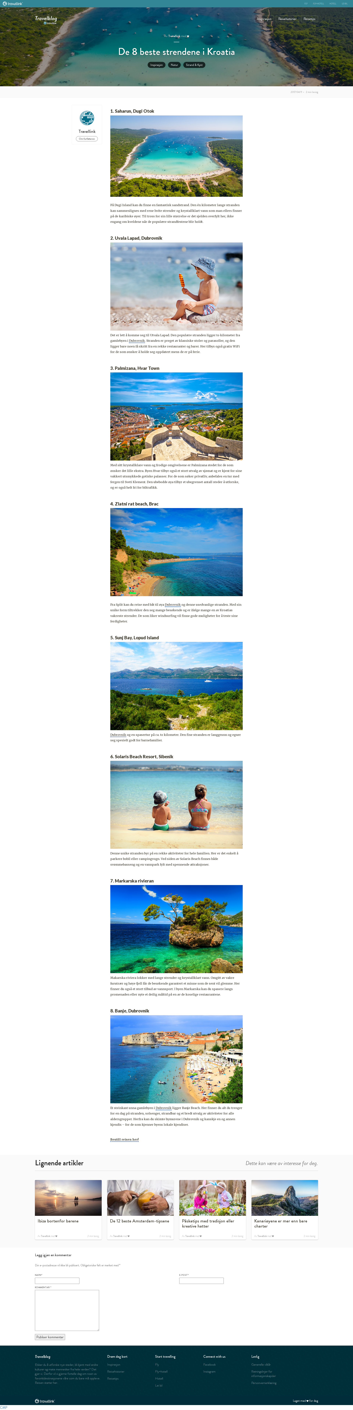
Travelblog (46, 17)
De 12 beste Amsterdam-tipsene (139, 1221)
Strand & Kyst (194, 65)
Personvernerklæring (263, 1383)
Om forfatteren (87, 139)
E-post (184, 1275)
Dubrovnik (137, 340)
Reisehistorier (287, 18)
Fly (306, 3)
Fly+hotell (318, 3)
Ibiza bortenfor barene (58, 1221)
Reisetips (309, 18)
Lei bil (344, 3)
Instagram (209, 1371)
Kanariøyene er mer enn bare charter (280, 1223)
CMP (3, 1407)
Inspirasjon (264, 18)
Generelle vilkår (261, 1364)
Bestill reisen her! (124, 1139)
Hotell (332, 3)
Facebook (209, 1364)
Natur (174, 65)
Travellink (174, 36)
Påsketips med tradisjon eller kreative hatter (208, 1223)
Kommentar (43, 1287)
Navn (38, 1275)
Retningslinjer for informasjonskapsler (263, 1373)
